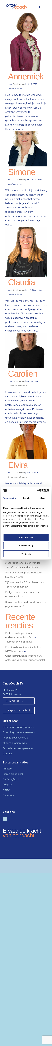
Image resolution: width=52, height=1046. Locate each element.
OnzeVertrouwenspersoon (18, 748)
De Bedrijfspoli (11, 779)
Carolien (22, 373)
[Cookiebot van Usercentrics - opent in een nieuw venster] (37, 490)
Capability (8, 795)
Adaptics (7, 784)
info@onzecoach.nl (18, 710)
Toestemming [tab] (9, 498)
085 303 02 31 (15, 701)
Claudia (21, 282)
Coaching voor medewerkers (19, 732)
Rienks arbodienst (13, 773)
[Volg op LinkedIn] (5, 819)
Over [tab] (42, 498)
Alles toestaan (26, 537)
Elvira (18, 465)
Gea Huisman (19, 84)
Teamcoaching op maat (18, 641)
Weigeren (26, 554)
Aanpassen (24, 545)
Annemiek (26, 76)
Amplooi (8, 768)
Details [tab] (26, 498)
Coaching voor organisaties (18, 727)
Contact (7, 753)
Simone (21, 172)
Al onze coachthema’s (15, 737)
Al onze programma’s (15, 742)
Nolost (6, 789)
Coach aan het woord (17, 386)
